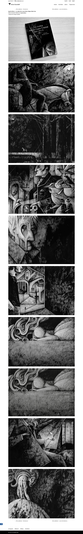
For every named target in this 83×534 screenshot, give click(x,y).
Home (55, 4)
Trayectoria (72, 4)
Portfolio (60, 4)
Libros (66, 4)
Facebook (27, 528)
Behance (17, 528)
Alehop (21, 528)
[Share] (1, 524)
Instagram (10, 528)
